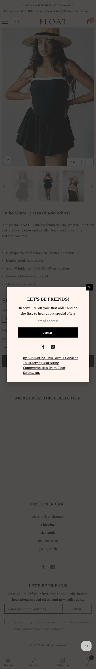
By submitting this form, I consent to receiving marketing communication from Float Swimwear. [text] (50, 365)
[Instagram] (52, 347)
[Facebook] (43, 347)
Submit (48, 332)
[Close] (89, 287)
